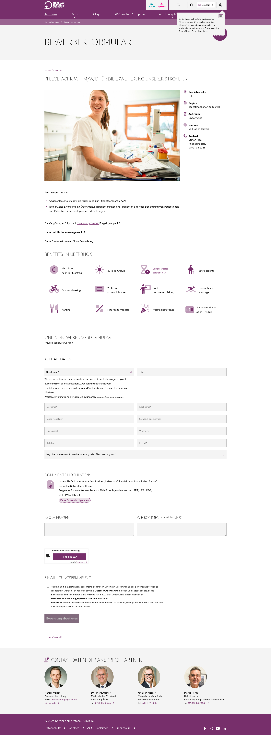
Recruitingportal (51, 22)
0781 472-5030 (149, 702)
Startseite (50, 14)
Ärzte (74, 14)
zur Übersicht (55, 70)
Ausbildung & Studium (173, 14)
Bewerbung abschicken (62, 618)
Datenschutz (52, 728)
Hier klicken (69, 557)
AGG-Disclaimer (98, 728)
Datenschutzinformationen (110, 396)
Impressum (123, 728)
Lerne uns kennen (72, 22)
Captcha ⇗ (77, 562)
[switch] (191, 5)
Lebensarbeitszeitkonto (161, 270)
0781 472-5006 (103, 702)
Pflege (96, 14)
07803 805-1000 (197, 702)
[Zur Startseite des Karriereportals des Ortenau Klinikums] (54, 5)
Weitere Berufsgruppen (130, 14)
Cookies (74, 728)
